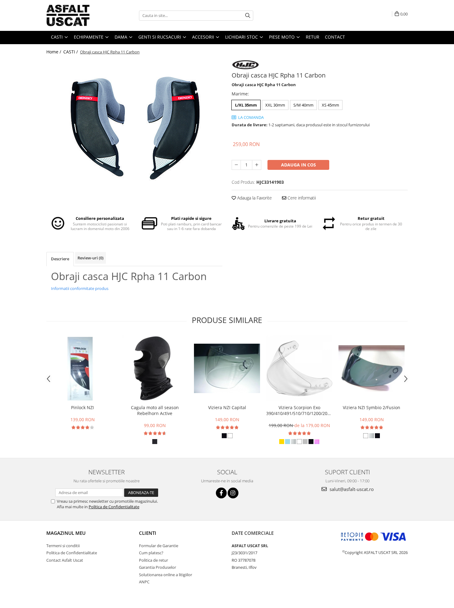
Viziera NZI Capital (227, 407)
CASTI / (71, 52)
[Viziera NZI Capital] (227, 368)
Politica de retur (153, 560)
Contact (335, 37)
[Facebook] (221, 493)
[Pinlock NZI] (82, 368)
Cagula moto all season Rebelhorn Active (155, 410)
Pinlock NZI (82, 407)
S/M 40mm (303, 105)
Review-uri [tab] (90, 258)
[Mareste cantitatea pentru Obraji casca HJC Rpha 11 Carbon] (256, 165)
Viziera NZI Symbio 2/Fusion (371, 407)
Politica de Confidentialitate (114, 506)
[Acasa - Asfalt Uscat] (77, 15)
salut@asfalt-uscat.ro (351, 489)
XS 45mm (330, 105)
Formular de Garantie (158, 545)
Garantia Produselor (157, 567)
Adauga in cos (298, 165)
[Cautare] (247, 15)
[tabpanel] (134, 127)
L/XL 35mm (246, 105)
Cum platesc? (151, 553)
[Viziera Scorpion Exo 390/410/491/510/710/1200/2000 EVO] (299, 368)
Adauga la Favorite (254, 198)
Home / (54, 52)
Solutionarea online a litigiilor (165, 574)
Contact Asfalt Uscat (64, 560)
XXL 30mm (275, 105)
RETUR (312, 37)
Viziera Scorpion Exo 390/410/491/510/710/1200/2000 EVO (299, 410)
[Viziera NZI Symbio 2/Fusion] (371, 368)
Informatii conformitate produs (79, 288)
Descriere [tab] (60, 259)
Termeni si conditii (63, 545)
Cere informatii (301, 198)
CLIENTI (147, 533)
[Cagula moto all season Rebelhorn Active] (155, 368)
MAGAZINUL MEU (66, 533)
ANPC (144, 582)
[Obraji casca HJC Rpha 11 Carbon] (134, 127)
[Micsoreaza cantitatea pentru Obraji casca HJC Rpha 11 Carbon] (236, 165)
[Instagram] (233, 493)
